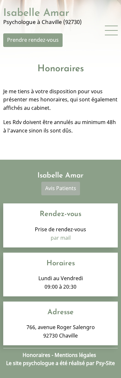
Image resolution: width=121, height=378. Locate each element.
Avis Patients (60, 188)
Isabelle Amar (36, 13)
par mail (61, 237)
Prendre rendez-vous (33, 39)
